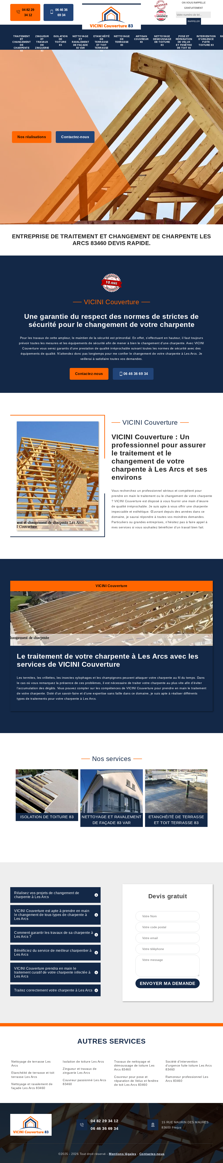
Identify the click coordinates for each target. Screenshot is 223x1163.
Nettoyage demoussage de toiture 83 (162, 40)
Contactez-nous (75, 137)
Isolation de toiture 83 (61, 40)
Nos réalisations (31, 137)
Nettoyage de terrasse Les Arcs (31, 1063)
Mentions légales (122, 1154)
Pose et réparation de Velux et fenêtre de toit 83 (184, 42)
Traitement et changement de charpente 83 (21, 43)
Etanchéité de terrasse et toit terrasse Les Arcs (32, 1074)
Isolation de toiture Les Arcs (83, 1061)
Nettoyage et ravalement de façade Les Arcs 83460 (31, 1086)
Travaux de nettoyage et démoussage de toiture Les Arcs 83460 (134, 1065)
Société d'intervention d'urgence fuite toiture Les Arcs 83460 (189, 1065)
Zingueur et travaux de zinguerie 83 (42, 43)
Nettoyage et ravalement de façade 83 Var (80, 42)
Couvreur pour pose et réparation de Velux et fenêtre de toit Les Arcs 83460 (136, 1080)
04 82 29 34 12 (28, 12)
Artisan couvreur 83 (141, 39)
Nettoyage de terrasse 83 (122, 40)
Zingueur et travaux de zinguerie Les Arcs (79, 1070)
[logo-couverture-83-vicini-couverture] (111, 16)
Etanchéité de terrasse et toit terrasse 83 (101, 43)
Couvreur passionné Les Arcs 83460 (84, 1082)
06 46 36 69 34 (61, 12)
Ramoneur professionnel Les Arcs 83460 (187, 1078)
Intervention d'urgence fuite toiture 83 (206, 40)
